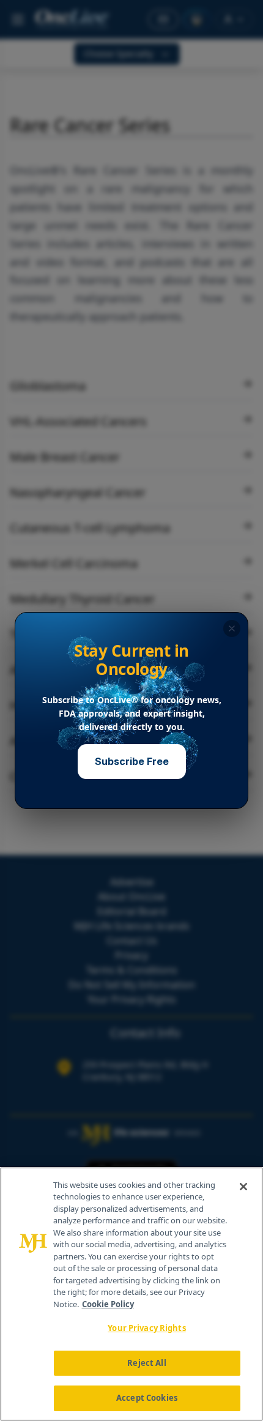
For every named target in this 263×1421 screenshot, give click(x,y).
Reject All (146, 1362)
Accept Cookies (146, 1397)
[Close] (243, 1186)
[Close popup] (231, 628)
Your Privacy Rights (146, 1327)
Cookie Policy (108, 1304)
